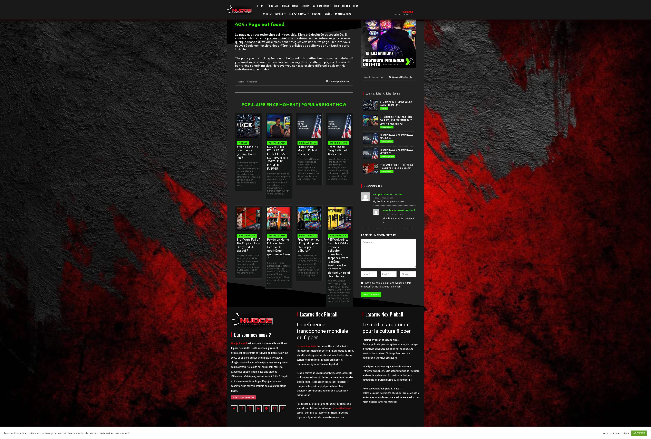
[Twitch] (274, 408)
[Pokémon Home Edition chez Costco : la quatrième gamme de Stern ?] (278, 219)
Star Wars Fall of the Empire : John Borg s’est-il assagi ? (248, 245)
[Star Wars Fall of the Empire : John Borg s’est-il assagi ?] (248, 219)
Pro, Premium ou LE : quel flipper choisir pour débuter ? (309, 245)
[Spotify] (266, 408)
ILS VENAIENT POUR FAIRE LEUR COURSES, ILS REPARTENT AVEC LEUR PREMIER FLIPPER (278, 158)
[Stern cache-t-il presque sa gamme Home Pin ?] (248, 126)
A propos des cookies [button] (616, 433)
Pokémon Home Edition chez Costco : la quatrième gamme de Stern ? (278, 249)
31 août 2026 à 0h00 (384, 198)
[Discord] (234, 408)
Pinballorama (277, 143)
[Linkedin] (258, 408)
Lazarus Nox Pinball (341, 408)
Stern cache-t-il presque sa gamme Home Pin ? (247, 152)
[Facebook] (242, 408)
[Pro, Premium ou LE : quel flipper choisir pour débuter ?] (309, 219)
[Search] (384, 23)
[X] (282, 408)
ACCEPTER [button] (639, 433)
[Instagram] (250, 408)
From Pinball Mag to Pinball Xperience (307, 150)
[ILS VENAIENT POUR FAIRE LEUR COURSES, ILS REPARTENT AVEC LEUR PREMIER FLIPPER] (278, 126)
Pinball (243, 143)
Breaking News (338, 143)
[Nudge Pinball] (239, 10)
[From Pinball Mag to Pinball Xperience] (309, 126)
